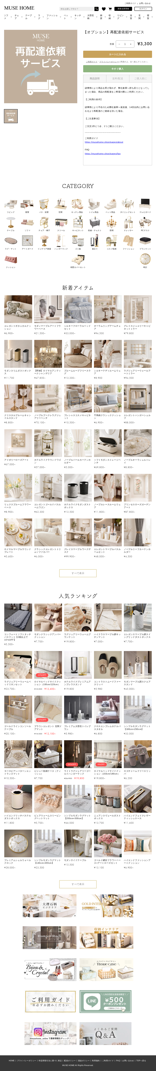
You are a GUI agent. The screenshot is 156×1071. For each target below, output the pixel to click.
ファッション (52, 16)
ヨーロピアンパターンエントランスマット (17, 772)
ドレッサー (128, 230)
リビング (120, 16)
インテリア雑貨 (44, 249)
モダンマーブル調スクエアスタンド (137, 683)
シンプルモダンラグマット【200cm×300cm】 (77, 817)
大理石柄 (90, 16)
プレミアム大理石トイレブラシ (77, 727)
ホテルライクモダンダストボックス (77, 505)
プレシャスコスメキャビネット (77, 416)
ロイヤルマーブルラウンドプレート (17, 550)
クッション (11, 267)
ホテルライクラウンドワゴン (47, 461)
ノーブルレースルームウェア (107, 505)
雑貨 (101, 16)
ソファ (6, 16)
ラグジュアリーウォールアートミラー (137, 372)
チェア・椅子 (44, 230)
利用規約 (96, 1061)
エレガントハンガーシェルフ (137, 416)
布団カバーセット (78, 267)
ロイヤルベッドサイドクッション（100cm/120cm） (47, 683)
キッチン (77, 16)
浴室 (131, 16)
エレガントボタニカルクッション (17, 327)
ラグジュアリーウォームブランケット (77, 635)
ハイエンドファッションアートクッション (137, 861)
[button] (110, 9)
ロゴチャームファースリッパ (137, 772)
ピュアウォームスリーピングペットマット (47, 817)
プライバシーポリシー (109, 62)
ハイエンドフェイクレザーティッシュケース (137, 817)
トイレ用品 (94, 212)
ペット (66, 16)
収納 (110, 16)
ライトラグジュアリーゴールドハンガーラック (77, 772)
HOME (12, 1061)
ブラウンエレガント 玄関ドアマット (48, 727)
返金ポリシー (84, 1061)
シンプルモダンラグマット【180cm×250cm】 (137, 727)
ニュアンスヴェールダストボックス (107, 817)
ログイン (143, 9)
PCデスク (145, 230)
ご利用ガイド (130, 3)
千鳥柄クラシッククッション (107, 416)
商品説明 (95, 78)
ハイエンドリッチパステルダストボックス (17, 817)
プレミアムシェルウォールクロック (17, 861)
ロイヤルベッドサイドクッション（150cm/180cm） (107, 772)
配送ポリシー (70, 1061)
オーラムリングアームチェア (107, 327)
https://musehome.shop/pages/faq (103, 153)
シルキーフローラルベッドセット (77, 327)
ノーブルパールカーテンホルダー (77, 461)
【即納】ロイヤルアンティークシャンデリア (47, 372)
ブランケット (145, 249)
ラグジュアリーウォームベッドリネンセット (17, 683)
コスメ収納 (111, 249)
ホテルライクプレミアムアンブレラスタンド (77, 683)
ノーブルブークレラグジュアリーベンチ (47, 416)
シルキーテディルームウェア (107, 372)
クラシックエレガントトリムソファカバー (47, 550)
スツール (61, 230)
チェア (17, 16)
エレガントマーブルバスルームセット (107, 550)
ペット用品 (110, 212)
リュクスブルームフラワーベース (17, 505)
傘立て (95, 249)
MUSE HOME (68, 1065)
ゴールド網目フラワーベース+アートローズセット (107, 861)
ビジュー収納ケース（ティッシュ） (47, 772)
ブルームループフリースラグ (77, 372)
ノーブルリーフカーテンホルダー (137, 550)
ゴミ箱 (78, 249)
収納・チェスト (94, 230)
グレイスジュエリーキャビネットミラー (137, 327)
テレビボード (145, 212)
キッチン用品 (77, 212)
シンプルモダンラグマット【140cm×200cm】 (47, 861)
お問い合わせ (145, 3)
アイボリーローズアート (16, 460)
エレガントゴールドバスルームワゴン (47, 505)
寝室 (148, 16)
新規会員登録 (123, 9)
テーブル (28, 16)
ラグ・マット (10, 249)
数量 (112, 44)
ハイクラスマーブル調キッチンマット (107, 635)
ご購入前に (140, 78)
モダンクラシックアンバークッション (47, 635)
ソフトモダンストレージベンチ (107, 461)
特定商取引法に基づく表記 (50, 1061)
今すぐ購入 (118, 68)
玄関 (139, 16)
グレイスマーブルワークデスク (77, 550)
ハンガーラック (61, 249)
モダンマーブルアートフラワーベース (47, 327)
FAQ (118, 1061)
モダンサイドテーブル (75, 860)
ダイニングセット (128, 212)
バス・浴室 (44, 212)
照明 (111, 230)
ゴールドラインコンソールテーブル (17, 727)
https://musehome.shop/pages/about (104, 142)
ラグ (39, 16)
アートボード (27, 249)
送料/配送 (117, 78)
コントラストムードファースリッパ (107, 683)
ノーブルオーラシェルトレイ (137, 461)
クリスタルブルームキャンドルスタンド (17, 416)
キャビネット (78, 230)
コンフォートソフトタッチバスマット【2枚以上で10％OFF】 (17, 637)
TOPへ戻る (141, 1061)
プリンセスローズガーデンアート (137, 505)
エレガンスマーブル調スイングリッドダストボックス (137, 635)
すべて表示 (78, 573)
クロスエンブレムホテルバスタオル (107, 727)
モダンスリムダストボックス (17, 372)
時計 (145, 267)
